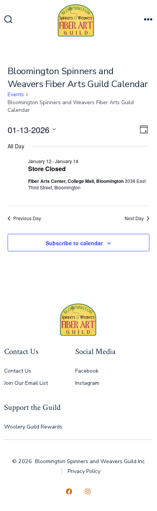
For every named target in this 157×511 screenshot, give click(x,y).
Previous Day (27, 218)
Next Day (134, 218)
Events (16, 94)
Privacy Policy (84, 471)
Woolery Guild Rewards (33, 426)
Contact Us (17, 371)
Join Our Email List (26, 383)
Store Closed (47, 168)
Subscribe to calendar (74, 243)
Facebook (86, 371)
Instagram (87, 383)
